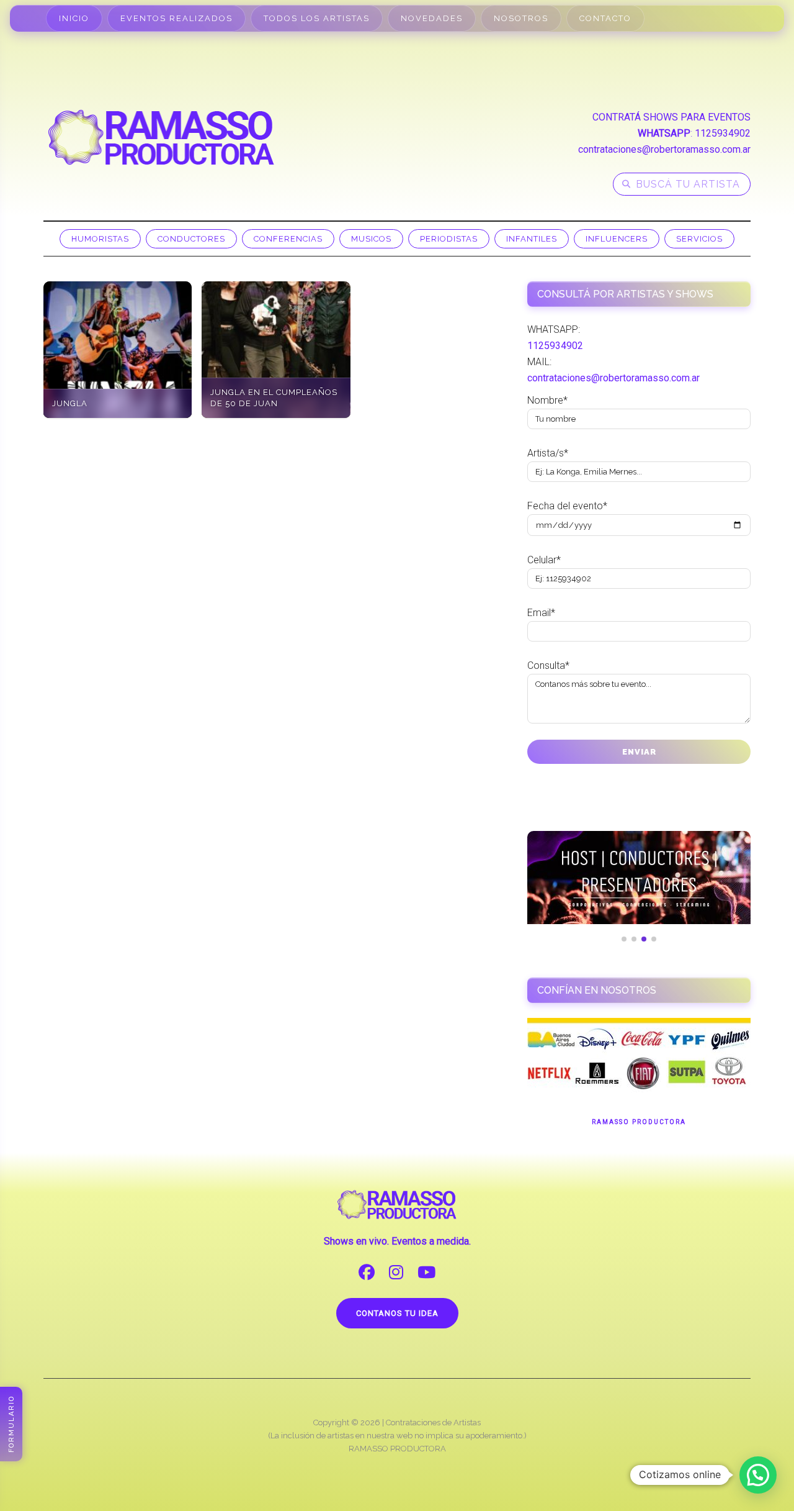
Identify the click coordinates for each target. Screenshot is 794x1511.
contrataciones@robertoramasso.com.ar (664, 149)
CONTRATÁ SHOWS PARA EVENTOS (671, 117)
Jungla (69, 403)
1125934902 (723, 133)
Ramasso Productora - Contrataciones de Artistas (161, 137)
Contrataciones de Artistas (433, 1422)
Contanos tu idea (397, 1313)
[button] (758, 1475)
